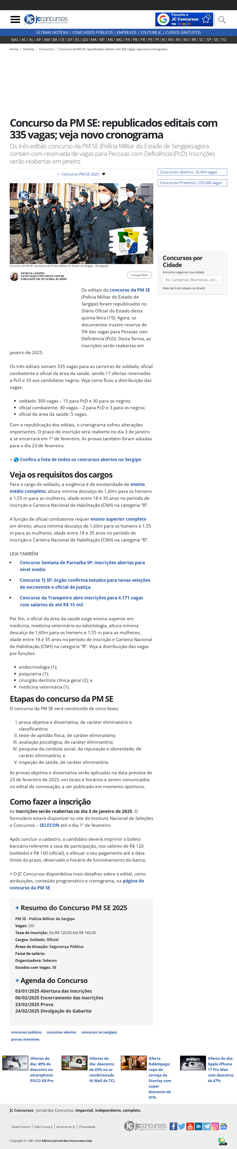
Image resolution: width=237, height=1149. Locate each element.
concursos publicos (26, 1032)
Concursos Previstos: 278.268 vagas (191, 182)
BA (55, 39)
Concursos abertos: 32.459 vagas (188, 172)
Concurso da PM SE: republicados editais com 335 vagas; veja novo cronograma (113, 49)
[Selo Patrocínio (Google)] (184, 19)
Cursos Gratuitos (183, 32)
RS (178, 39)
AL (31, 39)
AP (38, 39)
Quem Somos (21, 1127)
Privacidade (87, 1127)
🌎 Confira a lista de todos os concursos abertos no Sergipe (77, 459)
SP (209, 39)
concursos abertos (61, 1032)
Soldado (37, 939)
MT (102, 39)
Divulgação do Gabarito (53, 1011)
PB (135, 39)
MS (110, 39)
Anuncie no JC (65, 1127)
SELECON (49, 825)
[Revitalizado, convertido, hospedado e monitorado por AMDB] (222, 1141)
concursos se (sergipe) (99, 1032)
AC (24, 39)
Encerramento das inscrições (59, 998)
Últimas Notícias (52, 32)
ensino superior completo (118, 519)
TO (223, 39)
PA (127, 39)
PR (142, 39)
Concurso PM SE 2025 (78, 174)
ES (77, 39)
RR (194, 39)
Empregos (127, 32)
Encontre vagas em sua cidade (183, 272)
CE (62, 39)
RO (186, 39)
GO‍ (85, 39)
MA (94, 39)
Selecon (50, 960)
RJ (163, 39)
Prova (34, 1004)
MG (119, 39)
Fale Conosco (43, 1127)
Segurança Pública (67, 946)
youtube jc (151, 32)
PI (157, 39)
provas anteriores (25, 1039)
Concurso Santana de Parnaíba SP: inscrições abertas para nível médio (82, 566)
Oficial (53, 939)
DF (70, 39)
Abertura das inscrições (53, 991)
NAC (15, 39)
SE (216, 39)
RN (170, 39)
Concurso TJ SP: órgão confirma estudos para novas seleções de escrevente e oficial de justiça (85, 583)
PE (150, 39)
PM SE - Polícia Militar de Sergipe (45, 918)
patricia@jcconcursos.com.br (42, 276)
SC (201, 39)
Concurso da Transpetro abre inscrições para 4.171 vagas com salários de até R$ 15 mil (81, 601)
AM (47, 39)
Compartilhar (139, 275)
